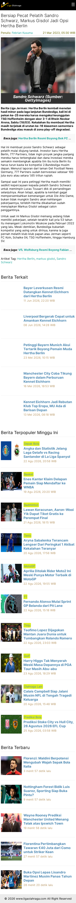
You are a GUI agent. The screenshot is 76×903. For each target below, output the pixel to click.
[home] (11, 6)
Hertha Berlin (26, 258)
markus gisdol (45, 258)
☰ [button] (73, 4)
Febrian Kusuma (22, 33)
